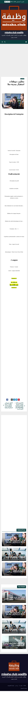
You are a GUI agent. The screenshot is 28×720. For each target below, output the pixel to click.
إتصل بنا (20, 685)
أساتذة (23, 641)
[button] (4, 42)
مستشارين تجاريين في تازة (16, 557)
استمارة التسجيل (24, 688)
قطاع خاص (22, 78)
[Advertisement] (14, 62)
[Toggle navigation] (2, 42)
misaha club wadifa (14, 32)
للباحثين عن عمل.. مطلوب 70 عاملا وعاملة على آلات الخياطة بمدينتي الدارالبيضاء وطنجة (9, 405)
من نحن (16, 685)
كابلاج (23, 595)
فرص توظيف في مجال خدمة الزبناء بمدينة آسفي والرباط (15, 541)
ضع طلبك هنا (14, 282)
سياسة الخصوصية (11, 685)
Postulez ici (14, 278)
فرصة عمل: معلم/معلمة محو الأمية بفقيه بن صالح (15, 644)
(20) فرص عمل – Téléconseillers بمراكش (16, 571)
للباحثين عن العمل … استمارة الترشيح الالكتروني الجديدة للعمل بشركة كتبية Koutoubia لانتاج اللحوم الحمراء (18, 406)
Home (24, 685)
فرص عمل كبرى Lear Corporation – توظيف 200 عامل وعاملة (15, 599)
